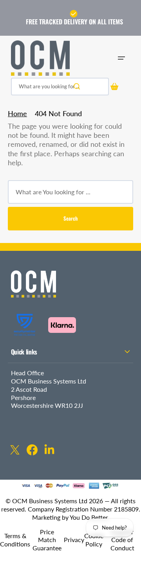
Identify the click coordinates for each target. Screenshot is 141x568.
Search (70, 218)
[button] (121, 58)
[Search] (78, 86)
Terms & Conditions (15, 540)
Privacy (74, 539)
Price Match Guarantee (47, 540)
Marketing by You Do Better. (70, 517)
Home (17, 113)
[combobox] (60, 86)
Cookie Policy (93, 540)
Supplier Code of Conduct (122, 540)
